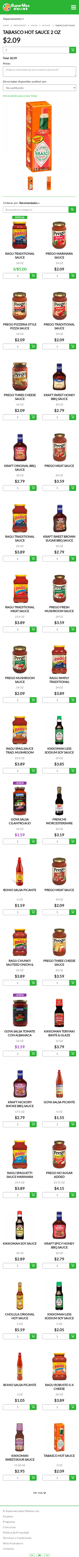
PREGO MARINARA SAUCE (59, 255)
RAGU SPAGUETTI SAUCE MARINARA (20, 1174)
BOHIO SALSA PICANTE (19, 890)
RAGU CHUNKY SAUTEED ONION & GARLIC (19, 964)
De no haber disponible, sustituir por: (25, 81)
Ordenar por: (20, 202)
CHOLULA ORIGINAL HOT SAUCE (20, 1316)
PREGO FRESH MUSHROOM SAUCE (59, 609)
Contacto (8, 1548)
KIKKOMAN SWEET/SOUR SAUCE (20, 1457)
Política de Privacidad (16, 1532)
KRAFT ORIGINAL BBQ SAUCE (20, 467)
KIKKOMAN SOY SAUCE (20, 1243)
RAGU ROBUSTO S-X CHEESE (59, 1386)
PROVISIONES (20, 25)
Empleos (8, 1516)
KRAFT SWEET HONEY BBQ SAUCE (59, 397)
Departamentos (12, 18)
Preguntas (9, 1521)
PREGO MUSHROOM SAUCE (20, 679)
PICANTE (46, 25)
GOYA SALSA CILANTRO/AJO (20, 821)
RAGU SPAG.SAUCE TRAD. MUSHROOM (20, 750)
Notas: (7, 63)
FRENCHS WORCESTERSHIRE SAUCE (59, 823)
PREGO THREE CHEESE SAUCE (20, 397)
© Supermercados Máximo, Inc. (21, 1511)
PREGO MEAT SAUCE (59, 465)
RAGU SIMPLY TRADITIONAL (59, 679)
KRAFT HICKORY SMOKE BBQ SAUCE (20, 1104)
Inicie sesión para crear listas (20, 95)
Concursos (9, 1527)
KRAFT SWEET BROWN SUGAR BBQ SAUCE (59, 538)
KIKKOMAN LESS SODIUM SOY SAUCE (59, 750)
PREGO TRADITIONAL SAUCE (59, 326)
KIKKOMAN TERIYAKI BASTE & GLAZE (59, 1033)
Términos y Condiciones (17, 1537)
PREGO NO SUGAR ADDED (59, 1174)
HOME (6, 25)
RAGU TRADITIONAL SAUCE (20, 255)
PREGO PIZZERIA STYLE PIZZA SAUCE (19, 326)
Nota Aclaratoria (13, 1543)
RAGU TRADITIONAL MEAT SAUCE (20, 609)
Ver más (38, 1492)
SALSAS (34, 25)
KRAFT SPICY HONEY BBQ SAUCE (59, 1245)
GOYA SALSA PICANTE (59, 1102)
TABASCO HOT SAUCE (59, 1455)
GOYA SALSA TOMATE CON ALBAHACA (19, 1033)
